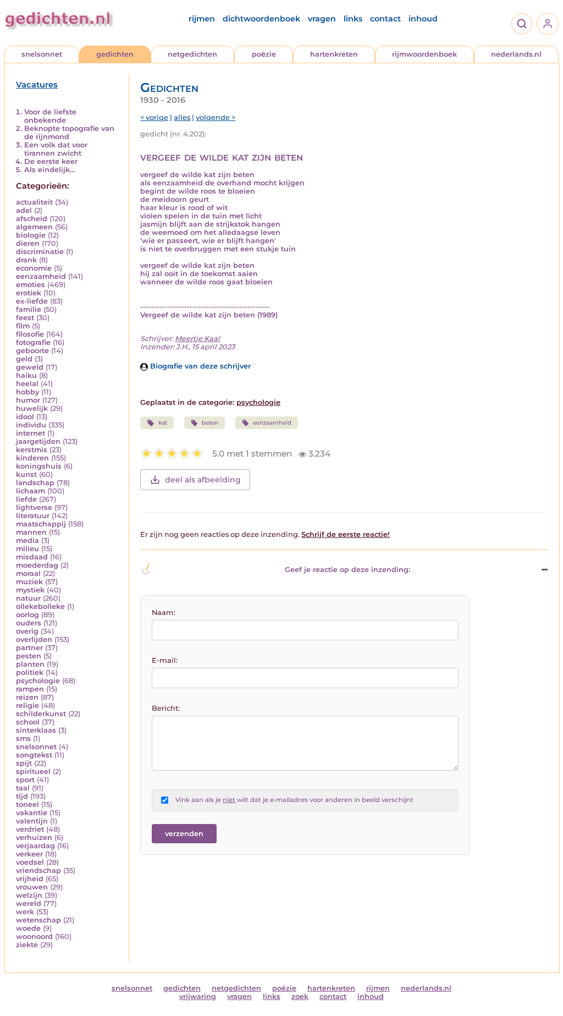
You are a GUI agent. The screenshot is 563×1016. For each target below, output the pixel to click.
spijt (24, 763)
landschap (35, 483)
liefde (26, 499)
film (23, 326)
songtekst (34, 755)
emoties (30, 285)
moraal (28, 573)
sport (25, 780)
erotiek (28, 293)
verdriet (30, 829)
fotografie (33, 342)
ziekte (27, 945)
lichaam (30, 491)
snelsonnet (41, 54)
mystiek (30, 590)
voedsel (30, 862)
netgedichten (192, 54)
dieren (28, 243)
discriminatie (40, 252)
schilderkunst (41, 714)
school (28, 722)
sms (23, 738)
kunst (26, 474)
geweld (29, 367)
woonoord (34, 936)
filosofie (30, 334)
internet (30, 433)
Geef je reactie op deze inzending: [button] (347, 569)
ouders (28, 623)
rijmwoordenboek (424, 54)
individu (31, 425)
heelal (27, 384)
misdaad (32, 557)
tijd (22, 796)
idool (25, 417)
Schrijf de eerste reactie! (345, 534)
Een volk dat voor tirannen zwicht (55, 149)
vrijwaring (197, 996)
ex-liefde (32, 301)
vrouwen (32, 887)
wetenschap (38, 920)
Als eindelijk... (49, 170)
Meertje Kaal (197, 338)
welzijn (29, 895)
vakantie (31, 813)
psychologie (38, 681)
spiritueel (33, 771)
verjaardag (35, 846)
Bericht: (166, 708)
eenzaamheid (41, 276)
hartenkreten (334, 54)
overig (27, 631)
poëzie (264, 54)
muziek (29, 582)
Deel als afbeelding (203, 480)
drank (26, 260)
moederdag (37, 565)
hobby (27, 392)
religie (27, 705)
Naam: (163, 612)
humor (28, 400)
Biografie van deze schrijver (199, 366)
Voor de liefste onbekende (50, 116)
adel (24, 210)
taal (23, 788)
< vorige (154, 117)
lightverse (34, 507)
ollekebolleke (40, 606)
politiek (29, 672)
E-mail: (165, 660)
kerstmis (31, 450)
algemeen (34, 227)
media (27, 540)
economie (34, 268)
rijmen (202, 19)
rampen (30, 689)
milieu (27, 549)
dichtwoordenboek (261, 19)
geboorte (32, 351)
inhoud (423, 19)
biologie (31, 235)
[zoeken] (521, 23)
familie (28, 309)
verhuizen (34, 837)
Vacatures (37, 85)
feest (25, 318)
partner (29, 648)
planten (30, 664)
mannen (31, 532)
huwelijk (32, 408)
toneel (27, 804)
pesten (28, 656)
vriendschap (38, 870)
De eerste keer (51, 161)
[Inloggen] (548, 24)
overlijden (34, 639)
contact (385, 19)
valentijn (32, 821)
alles (182, 117)
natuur (28, 598)
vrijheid (29, 879)
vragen (322, 19)
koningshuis (39, 466)
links (353, 19)
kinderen (32, 458)
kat (162, 422)
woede (28, 928)
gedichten (115, 54)
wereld (28, 903)
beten (210, 422)
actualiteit (34, 202)
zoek (299, 996)
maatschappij (41, 524)
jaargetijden (38, 441)
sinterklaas (36, 730)
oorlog (27, 615)
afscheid (31, 219)
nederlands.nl (516, 54)
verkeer (29, 854)
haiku (26, 375)
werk (25, 912)
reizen (27, 697)
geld (24, 359)
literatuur (32, 516)
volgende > (215, 117)
